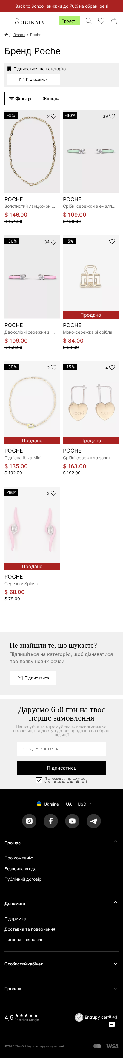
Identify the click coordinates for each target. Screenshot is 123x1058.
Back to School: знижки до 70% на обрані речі (61, 6)
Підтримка (15, 918)
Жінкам (51, 98)
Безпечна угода (20, 868)
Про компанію (18, 857)
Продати (69, 20)
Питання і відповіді (23, 939)
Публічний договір (22, 879)
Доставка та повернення (29, 929)
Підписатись (61, 768)
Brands (19, 34)
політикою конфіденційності (67, 781)
